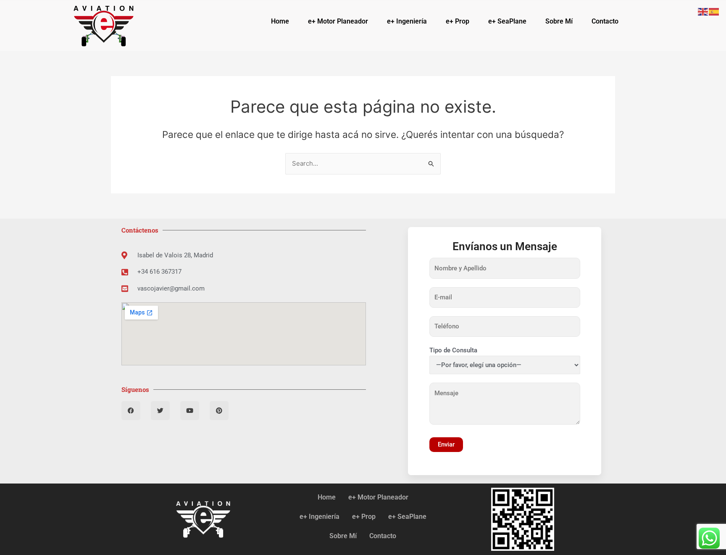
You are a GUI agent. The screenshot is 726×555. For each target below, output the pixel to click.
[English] (703, 11)
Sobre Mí (559, 21)
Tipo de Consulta (453, 350)
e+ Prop (457, 21)
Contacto (605, 21)
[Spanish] (714, 11)
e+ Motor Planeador (338, 21)
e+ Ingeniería (407, 21)
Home (280, 21)
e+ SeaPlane (507, 21)
